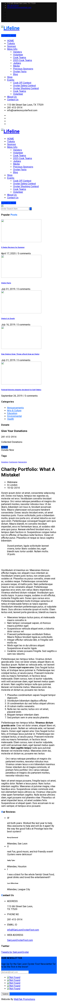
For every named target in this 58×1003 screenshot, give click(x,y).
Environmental (14, 416)
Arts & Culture (14, 410)
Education (12, 413)
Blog (15, 74)
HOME (10, 40)
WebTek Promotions (24, 999)
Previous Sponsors (23, 68)
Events (10, 80)
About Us (12, 96)
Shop (9, 77)
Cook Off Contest (22, 82)
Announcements (15, 407)
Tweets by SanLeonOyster (15, 952)
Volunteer (18, 54)
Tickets (11, 43)
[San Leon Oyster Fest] (29, 28)
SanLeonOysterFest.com (20, 940)
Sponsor (11, 46)
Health (10, 419)
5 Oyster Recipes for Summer (13, 247)
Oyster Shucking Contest (26, 88)
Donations (4, 462)
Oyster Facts (19, 71)
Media (16, 66)
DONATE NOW (8, 35)
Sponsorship (22, 462)
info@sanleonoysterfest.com (19, 7)
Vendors (17, 51)
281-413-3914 (12, 5)
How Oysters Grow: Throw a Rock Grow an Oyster (20, 354)
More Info (12, 49)
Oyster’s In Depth (8, 319)
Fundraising (13, 462)
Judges (17, 63)
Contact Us (12, 99)
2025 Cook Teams (22, 60)
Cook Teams (19, 57)
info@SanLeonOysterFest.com (23, 929)
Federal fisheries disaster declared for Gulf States (21, 390)
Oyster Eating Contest (24, 85)
